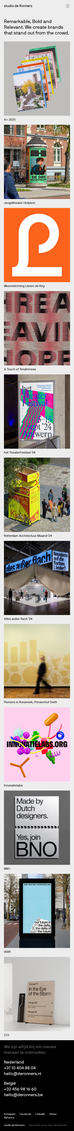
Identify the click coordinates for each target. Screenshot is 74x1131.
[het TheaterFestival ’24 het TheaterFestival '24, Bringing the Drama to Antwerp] (37, 411)
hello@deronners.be (23, 1095)
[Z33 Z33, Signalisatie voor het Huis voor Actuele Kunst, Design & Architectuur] (37, 994)
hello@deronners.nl (22, 1074)
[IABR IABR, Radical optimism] (37, 911)
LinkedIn (40, 1114)
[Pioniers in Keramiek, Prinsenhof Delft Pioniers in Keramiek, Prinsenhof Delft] (37, 661)
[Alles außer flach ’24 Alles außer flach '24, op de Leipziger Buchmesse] (37, 578)
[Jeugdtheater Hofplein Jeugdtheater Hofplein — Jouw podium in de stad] (37, 162)
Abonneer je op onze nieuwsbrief (48, 1125)
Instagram (9, 1114)
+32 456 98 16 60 (20, 1089)
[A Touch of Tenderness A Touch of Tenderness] (37, 328)
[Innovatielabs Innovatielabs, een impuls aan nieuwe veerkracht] (37, 744)
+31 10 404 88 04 (20, 1068)
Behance (9, 1117)
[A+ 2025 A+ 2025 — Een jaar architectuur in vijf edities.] (37, 78)
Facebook (25, 1114)
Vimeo (53, 1114)
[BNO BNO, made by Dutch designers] (37, 828)
